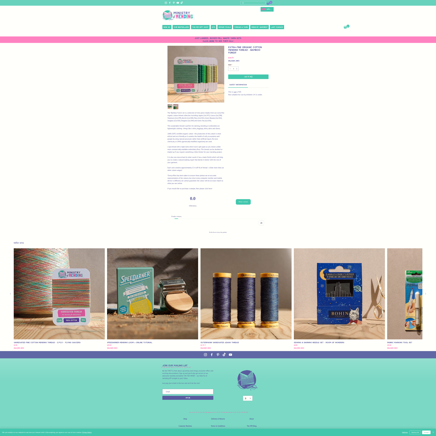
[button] (430, 4)
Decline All (415, 432)
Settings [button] (405, 432)
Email (387, 62)
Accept (426, 432)
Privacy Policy (87, 432)
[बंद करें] (433, 432)
